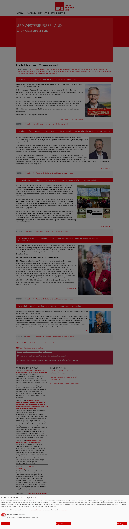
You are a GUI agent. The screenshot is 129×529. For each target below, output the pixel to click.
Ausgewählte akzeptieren (63, 524)
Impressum (63, 510)
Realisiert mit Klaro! (122, 527)
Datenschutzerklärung (34, 510)
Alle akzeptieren (122, 524)
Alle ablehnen (6, 524)
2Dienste (9, 519)
